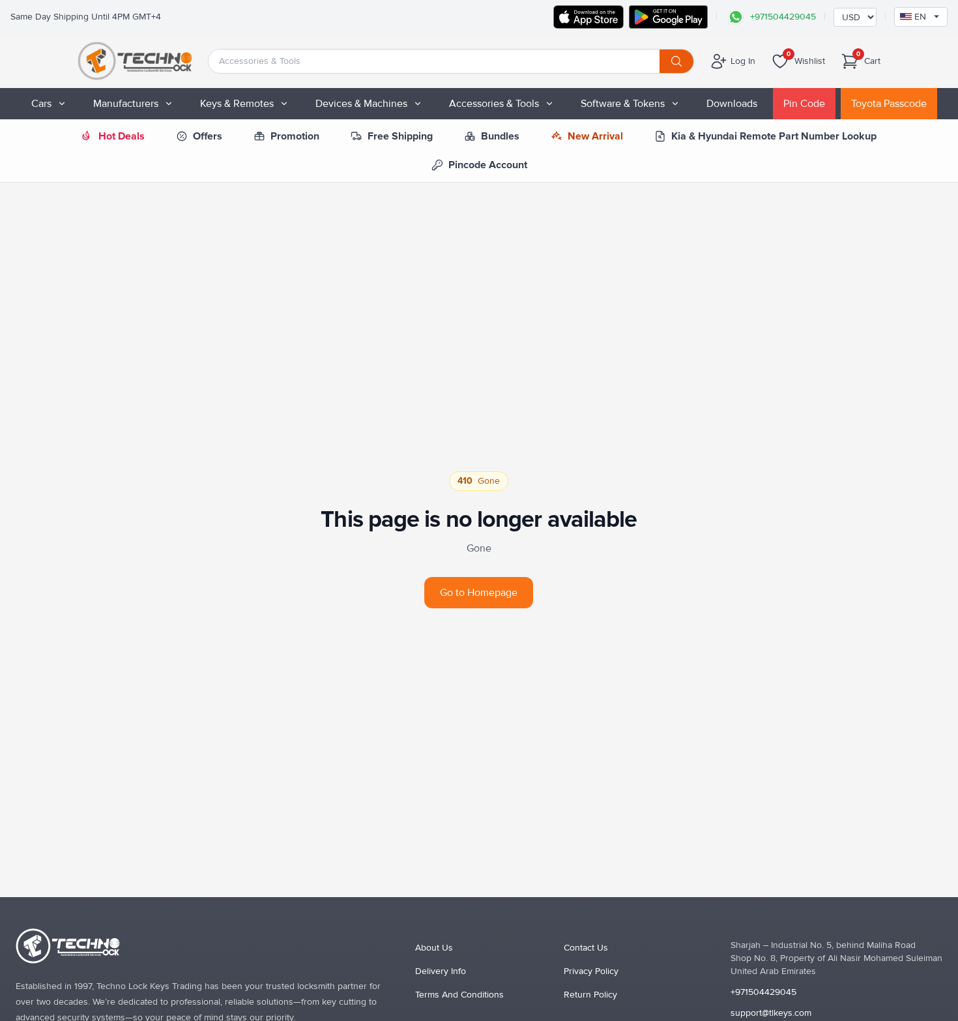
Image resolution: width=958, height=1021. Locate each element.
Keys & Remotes (237, 103)
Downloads (731, 103)
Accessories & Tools (494, 103)
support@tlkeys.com (771, 1012)
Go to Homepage (478, 592)
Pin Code (804, 103)
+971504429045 (763, 992)
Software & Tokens (623, 103)
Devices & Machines (361, 103)
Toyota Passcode (889, 103)
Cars (41, 103)
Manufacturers (125, 103)
